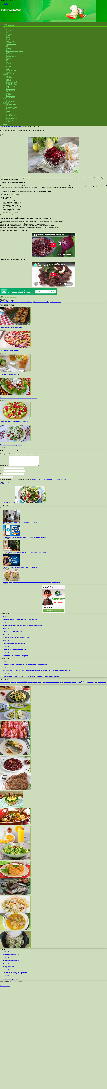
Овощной (9, 77)
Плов (7, 52)
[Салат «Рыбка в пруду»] (11, 807)
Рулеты (8, 62)
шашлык (103, 682)
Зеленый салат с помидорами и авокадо (15, 421)
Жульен (8, 66)
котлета (24, 682)
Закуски (6, 103)
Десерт (5, 98)
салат (84, 681)
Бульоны (8, 39)
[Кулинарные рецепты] (10, 16)
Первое (5, 27)
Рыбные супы (10, 41)
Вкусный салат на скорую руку (11, 445)
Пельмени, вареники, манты (14, 51)
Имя (1, 468)
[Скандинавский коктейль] (15, 842)
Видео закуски (10, 108)
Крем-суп (9, 30)
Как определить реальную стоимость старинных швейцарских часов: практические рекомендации (31, 582)
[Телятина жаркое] (15, 825)
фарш (96, 682)
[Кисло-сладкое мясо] (15, 790)
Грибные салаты (11, 80)
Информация (10, 25)
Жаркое (8, 60)
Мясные (8, 48)
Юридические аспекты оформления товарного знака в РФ (20, 567)
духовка (12, 682)
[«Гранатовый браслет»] (15, 772)
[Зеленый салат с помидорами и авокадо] (15, 418)
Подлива (8, 72)
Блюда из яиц (10, 55)
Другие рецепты (11, 44)
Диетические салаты (12, 84)
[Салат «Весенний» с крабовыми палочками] (15, 912)
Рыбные (8, 49)
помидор (76, 682)
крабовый (30, 682)
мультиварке (53, 682)
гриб (8, 682)
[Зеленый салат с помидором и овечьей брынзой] (15, 394)
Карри (8, 69)
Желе (7, 100)
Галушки (8, 68)
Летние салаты (10, 83)
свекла (15, 297)
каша (20, 682)
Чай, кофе (9, 114)
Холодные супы (11, 42)
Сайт (1, 474)
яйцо (1, 683)
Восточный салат (8, 504)
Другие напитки (10, 115)
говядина (4, 682)
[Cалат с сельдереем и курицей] (15, 720)
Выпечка (6, 91)
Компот (8, 113)
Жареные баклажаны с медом (11, 327)
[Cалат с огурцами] (15, 702)
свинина (89, 682)
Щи (7, 32)
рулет (79, 682)
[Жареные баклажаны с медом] (15, 324)
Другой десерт (10, 101)
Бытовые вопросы (11, 118)
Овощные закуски (11, 107)
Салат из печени (11, 86)
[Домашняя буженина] (15, 895)
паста (69, 682)
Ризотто (8, 58)
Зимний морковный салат (9, 351)
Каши (7, 65)
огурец (63, 682)
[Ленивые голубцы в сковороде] (15, 877)
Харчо (8, 37)
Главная (2, 126)
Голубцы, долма (11, 56)
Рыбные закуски (11, 105)
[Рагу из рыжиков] (15, 737)
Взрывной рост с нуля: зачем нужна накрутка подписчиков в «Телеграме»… (25, 537)
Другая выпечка (11, 97)
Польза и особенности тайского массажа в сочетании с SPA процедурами (24, 552)
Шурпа (8, 38)
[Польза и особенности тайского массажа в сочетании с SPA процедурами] (11, 551)
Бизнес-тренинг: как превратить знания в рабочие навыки (20, 522)
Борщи (8, 31)
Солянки (8, 35)
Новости (8, 121)
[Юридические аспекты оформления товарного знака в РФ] (11, 565)
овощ (61, 682)
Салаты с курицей (11, 82)
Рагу (7, 59)
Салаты (5, 75)
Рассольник (9, 34)
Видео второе (10, 73)
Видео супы (9, 45)
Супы (7, 28)
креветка (34, 682)
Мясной (8, 76)
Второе (5, 46)
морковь (48, 682)
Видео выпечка (10, 96)
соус (93, 682)
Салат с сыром (10, 89)
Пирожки (8, 94)
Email (2, 471)
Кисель (8, 111)
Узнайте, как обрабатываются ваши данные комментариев (48, 479)
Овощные (9, 53)
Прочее (5, 117)
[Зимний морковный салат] (15, 347)
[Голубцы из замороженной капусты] (15, 947)
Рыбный (8, 79)
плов (73, 682)
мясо (58, 682)
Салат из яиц (10, 87)
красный (2, 297)
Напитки (6, 110)
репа (11, 297)
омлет (66, 682)
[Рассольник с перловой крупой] (15, 930)
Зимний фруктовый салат (9, 374)
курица (44, 682)
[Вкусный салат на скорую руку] (15, 442)
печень (7, 297)
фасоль (99, 682)
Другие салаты (10, 90)
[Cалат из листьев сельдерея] (15, 860)
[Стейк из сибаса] (15, 755)
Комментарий (4, 465)
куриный (38, 682)
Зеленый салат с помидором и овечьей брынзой (18, 398)
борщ (1, 682)
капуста (16, 682)
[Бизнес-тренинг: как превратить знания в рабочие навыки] (11, 521)
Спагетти (9, 63)
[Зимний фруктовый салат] (15, 371)
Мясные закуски (11, 104)
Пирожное (9, 93)
